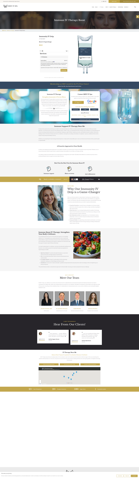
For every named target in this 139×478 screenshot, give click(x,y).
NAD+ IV (107, 7)
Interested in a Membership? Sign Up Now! (11, 1)
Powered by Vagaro (47, 77)
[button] (137, 16)
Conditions (126, 7)
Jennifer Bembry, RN (46, 308)
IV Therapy (101, 7)
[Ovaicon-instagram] (105, 1)
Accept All (134, 475)
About (96, 7)
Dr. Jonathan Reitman (61, 308)
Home (93, 7)
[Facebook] (104, 1)
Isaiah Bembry (77, 308)
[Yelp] (102, 1)
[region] (69, 475)
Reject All (127, 475)
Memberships (120, 7)
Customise (120, 475)
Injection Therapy (112, 7)
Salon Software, (54, 77)
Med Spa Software (60, 77)
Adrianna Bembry (92, 308)
